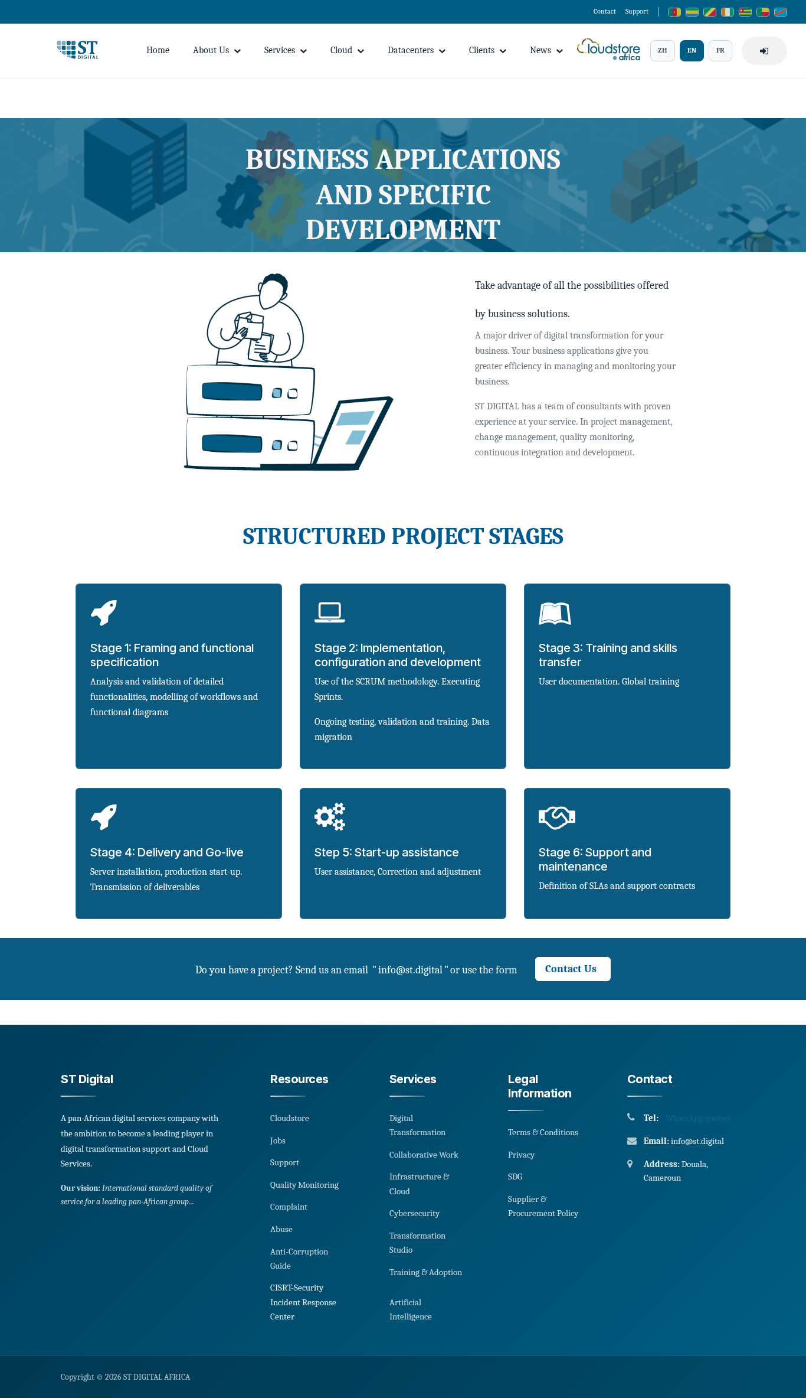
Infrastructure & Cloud (419, 1183)
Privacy (521, 1154)
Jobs (278, 1140)
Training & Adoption (425, 1272)
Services (279, 50)
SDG (515, 1176)
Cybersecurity (414, 1213)
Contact (605, 11)
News (540, 50)
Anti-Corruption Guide (299, 1258)
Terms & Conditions (543, 1132)
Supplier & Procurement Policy (543, 1206)
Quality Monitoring (304, 1184)
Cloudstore (289, 1118)
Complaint (288, 1206)
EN (691, 50)
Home (157, 50)
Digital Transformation (417, 1125)
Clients (481, 50)
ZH (662, 50)
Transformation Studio (417, 1242)
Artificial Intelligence (410, 1309)
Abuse (281, 1229)
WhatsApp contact (698, 1118)
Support (636, 11)
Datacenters (411, 50)
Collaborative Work (423, 1154)
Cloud (341, 50)
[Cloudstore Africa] (606, 50)
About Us (211, 50)
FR (720, 50)
